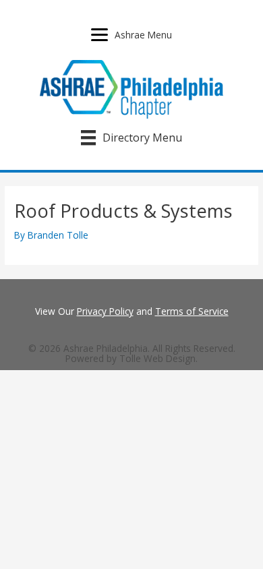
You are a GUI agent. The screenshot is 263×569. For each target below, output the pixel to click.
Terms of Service (192, 311)
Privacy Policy (105, 311)
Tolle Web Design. (158, 358)
